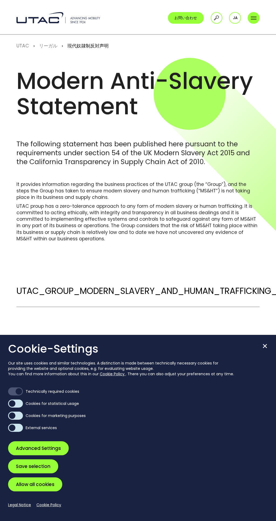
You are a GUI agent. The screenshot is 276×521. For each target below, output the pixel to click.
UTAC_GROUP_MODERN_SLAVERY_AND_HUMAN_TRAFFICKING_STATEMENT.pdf (137, 291)
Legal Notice (19, 505)
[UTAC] (58, 17)
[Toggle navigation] (253, 18)
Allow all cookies (35, 484)
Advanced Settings (38, 448)
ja (235, 17)
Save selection (33, 466)
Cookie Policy (113, 374)
